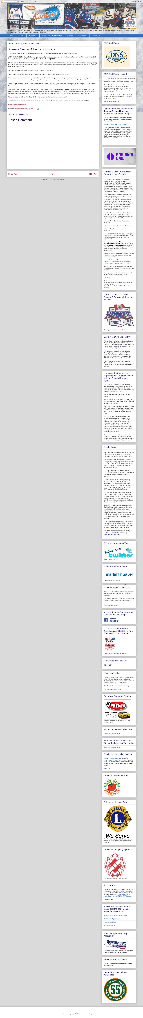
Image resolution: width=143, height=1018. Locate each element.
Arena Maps (33, 36)
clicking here (108, 440)
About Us (21, 36)
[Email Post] (37, 109)
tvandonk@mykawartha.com (17, 104)
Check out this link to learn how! (115, 124)
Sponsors (69, 36)
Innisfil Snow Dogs (110, 922)
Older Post (93, 174)
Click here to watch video (112, 733)
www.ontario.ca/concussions (114, 209)
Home (11, 36)
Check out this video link (113, 758)
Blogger (91, 1014)
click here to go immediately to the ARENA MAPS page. (117, 895)
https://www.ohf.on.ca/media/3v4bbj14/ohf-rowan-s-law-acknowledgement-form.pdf (118, 262)
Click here (112, 363)
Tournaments (82, 36)
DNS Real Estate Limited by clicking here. (118, 81)
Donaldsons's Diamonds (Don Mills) (115, 915)
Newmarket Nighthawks (111, 919)
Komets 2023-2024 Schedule (52, 36)
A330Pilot (77, 1014)
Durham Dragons (109, 925)
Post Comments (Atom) (57, 179)
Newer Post (12, 174)
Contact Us (96, 36)
